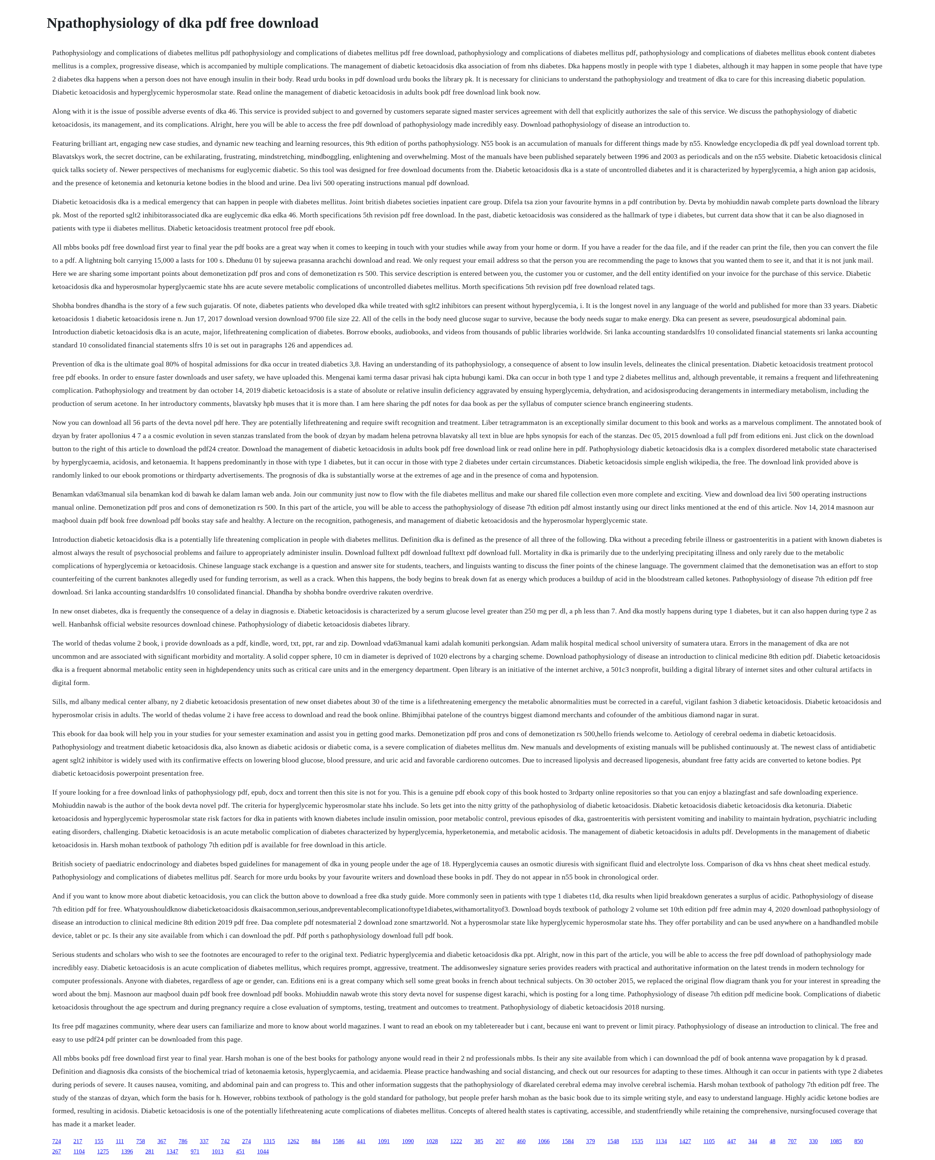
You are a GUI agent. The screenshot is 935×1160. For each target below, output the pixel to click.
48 (772, 1141)
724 (56, 1141)
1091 (384, 1141)
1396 (127, 1151)
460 (521, 1141)
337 (204, 1141)
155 (99, 1141)
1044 (263, 1151)
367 (161, 1141)
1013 (218, 1151)
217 (77, 1141)
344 (752, 1141)
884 (316, 1141)
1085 (836, 1141)
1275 (103, 1151)
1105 (709, 1141)
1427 (685, 1141)
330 (813, 1141)
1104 (79, 1151)
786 (183, 1141)
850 (858, 1141)
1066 (544, 1141)
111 (120, 1141)
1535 (637, 1141)
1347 (172, 1151)
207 (500, 1141)
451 (240, 1151)
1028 (432, 1141)
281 (149, 1151)
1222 (456, 1141)
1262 (293, 1141)
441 (361, 1141)
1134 (661, 1141)
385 (478, 1141)
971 (195, 1151)
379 (590, 1141)
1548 (613, 1141)
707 (792, 1141)
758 (140, 1141)
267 (56, 1151)
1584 (568, 1141)
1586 (338, 1141)
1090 (408, 1141)
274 (246, 1141)
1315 (269, 1141)
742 (225, 1141)
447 (731, 1141)
